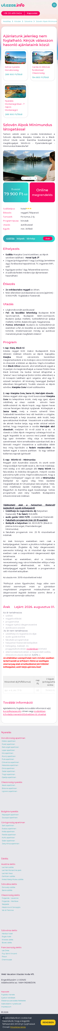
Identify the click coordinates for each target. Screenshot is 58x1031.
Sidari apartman (8, 841)
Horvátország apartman (13, 738)
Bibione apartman (9, 788)
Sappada (5, 904)
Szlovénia (28, 21)
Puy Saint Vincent (9, 953)
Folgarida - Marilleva (10, 901)
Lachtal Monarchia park (11, 870)
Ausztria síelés (8, 864)
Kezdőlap (7, 21)
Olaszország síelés (10, 895)
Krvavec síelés (7, 940)
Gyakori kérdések (8, 998)
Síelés (4, 858)
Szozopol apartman (10, 817)
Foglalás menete (8, 995)
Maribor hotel (7, 933)
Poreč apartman (8, 744)
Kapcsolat (5, 992)
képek (21, 238)
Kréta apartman (8, 831)
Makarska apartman (10, 765)
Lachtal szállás (8, 867)
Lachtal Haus (7, 873)
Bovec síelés (7, 942)
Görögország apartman (13, 822)
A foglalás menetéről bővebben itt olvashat (24, 714)
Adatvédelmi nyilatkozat (11, 1004)
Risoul (4, 956)
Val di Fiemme (8, 910)
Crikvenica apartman (10, 762)
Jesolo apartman (8, 785)
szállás (10, 238)
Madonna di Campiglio (11, 907)
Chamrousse (7, 960)
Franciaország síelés (11, 947)
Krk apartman (7, 753)
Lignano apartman (9, 791)
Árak (47, 238)
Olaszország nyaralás (11, 782)
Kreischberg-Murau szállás (12, 879)
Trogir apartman (8, 774)
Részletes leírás (18, 1027)
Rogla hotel (6, 936)
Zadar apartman (8, 771)
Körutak (17, 21)
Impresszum (6, 1007)
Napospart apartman (10, 815)
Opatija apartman (9, 777)
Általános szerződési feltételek (13, 1001)
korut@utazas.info (12, 711)
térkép (31, 238)
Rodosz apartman (9, 828)
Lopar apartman (8, 750)
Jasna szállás (7, 890)
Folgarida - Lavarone (10, 898)
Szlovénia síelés (9, 930)
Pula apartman (8, 759)
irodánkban (32, 649)
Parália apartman (9, 835)
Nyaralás (6, 732)
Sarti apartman (8, 825)
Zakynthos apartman (10, 844)
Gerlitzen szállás (8, 876)
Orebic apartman (9, 741)
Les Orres (5, 950)
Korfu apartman (8, 837)
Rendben (48, 1022)
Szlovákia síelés (9, 884)
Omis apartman (8, 768)
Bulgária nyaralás (9, 811)
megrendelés (42, 192)
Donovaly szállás (8, 887)
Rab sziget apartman (10, 747)
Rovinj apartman (9, 756)
